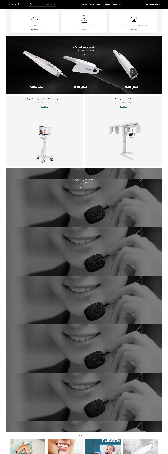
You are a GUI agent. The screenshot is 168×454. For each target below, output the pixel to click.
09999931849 (22, 4)
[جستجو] (30, 4)
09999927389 (12, 4)
